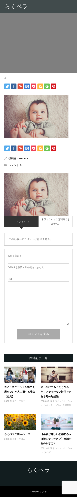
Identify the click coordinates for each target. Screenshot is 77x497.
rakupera (23, 158)
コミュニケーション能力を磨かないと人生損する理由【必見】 (19, 391)
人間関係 (66, 405)
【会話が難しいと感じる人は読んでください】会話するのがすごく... (56, 438)
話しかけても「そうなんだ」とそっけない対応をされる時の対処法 (56, 391)
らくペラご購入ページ (17, 434)
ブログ (22, 401)
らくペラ (16, 6)
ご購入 (22, 439)
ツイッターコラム (52, 405)
